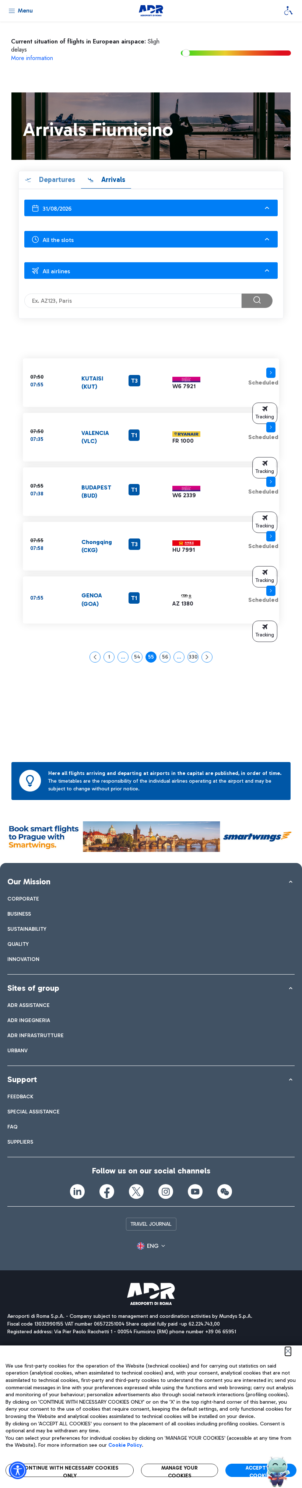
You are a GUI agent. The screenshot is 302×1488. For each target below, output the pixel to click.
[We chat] (224, 1191)
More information (32, 58)
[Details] (270, 372)
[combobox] (151, 208)
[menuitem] (23, 899)
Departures (56, 179)
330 (194, 658)
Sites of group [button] (33, 988)
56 (166, 658)
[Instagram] (165, 1191)
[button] (264, 413)
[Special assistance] (288, 10)
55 (152, 658)
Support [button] (22, 1079)
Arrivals (112, 179)
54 (138, 658)
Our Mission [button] (28, 882)
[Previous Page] (95, 657)
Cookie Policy (125, 1445)
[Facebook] (106, 1191)
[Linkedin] (77, 1191)
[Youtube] (195, 1191)
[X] (136, 1191)
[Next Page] (207, 657)
